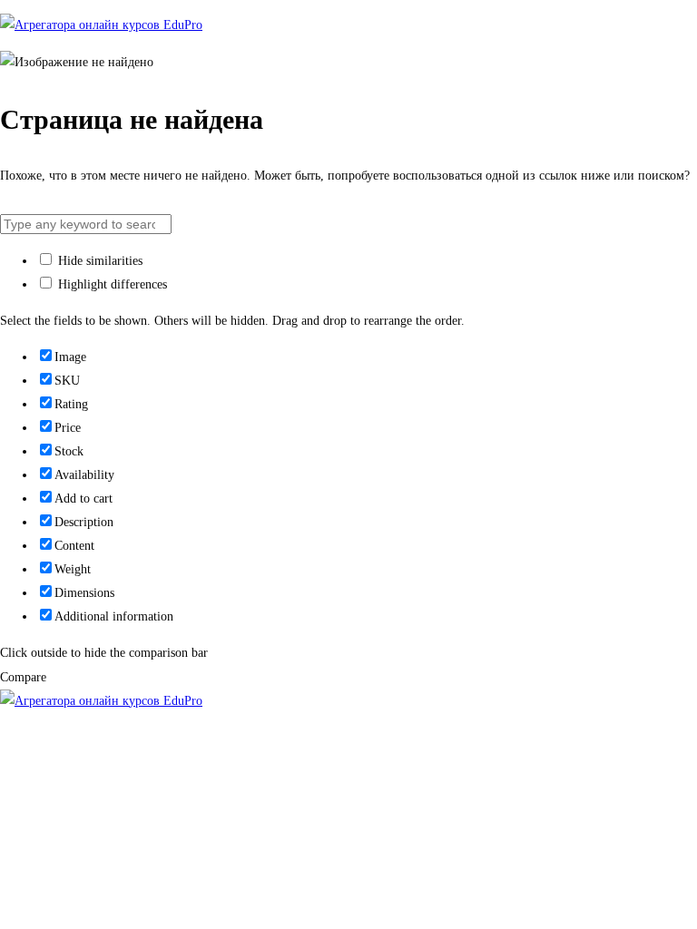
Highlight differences (110, 284)
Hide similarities (98, 261)
